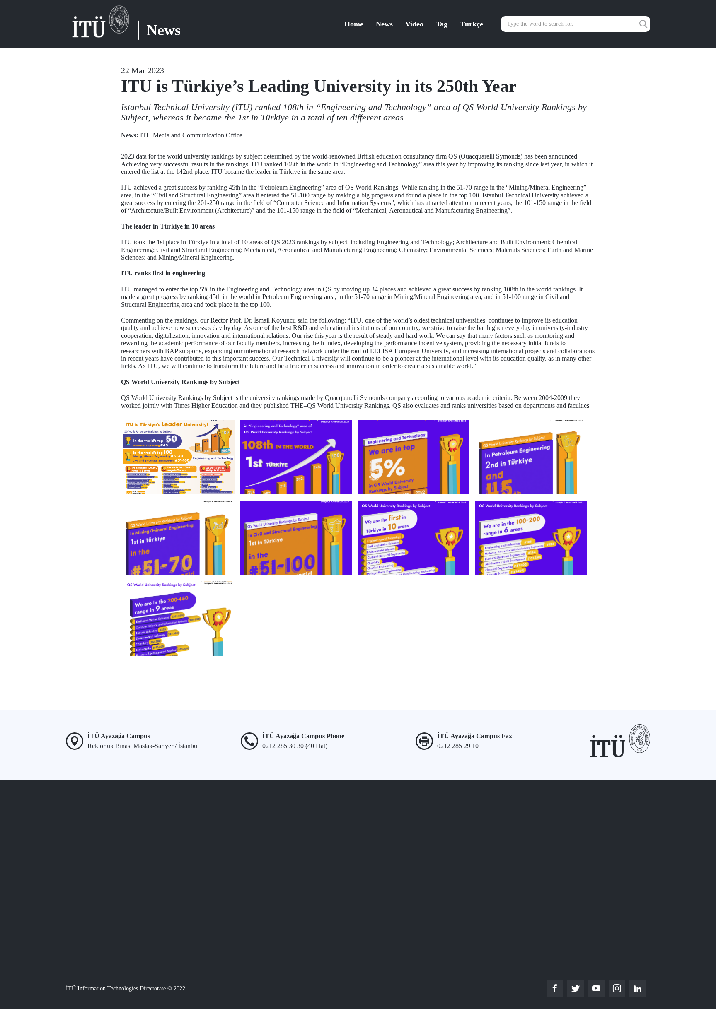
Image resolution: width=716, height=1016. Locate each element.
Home (353, 24)
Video (414, 24)
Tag (442, 24)
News (384, 24)
